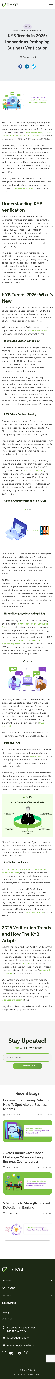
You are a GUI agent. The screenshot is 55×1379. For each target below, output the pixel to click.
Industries (6, 1280)
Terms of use (19, 1374)
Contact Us (7, 1319)
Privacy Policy (34, 1374)
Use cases (6, 1295)
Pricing (5, 1312)
